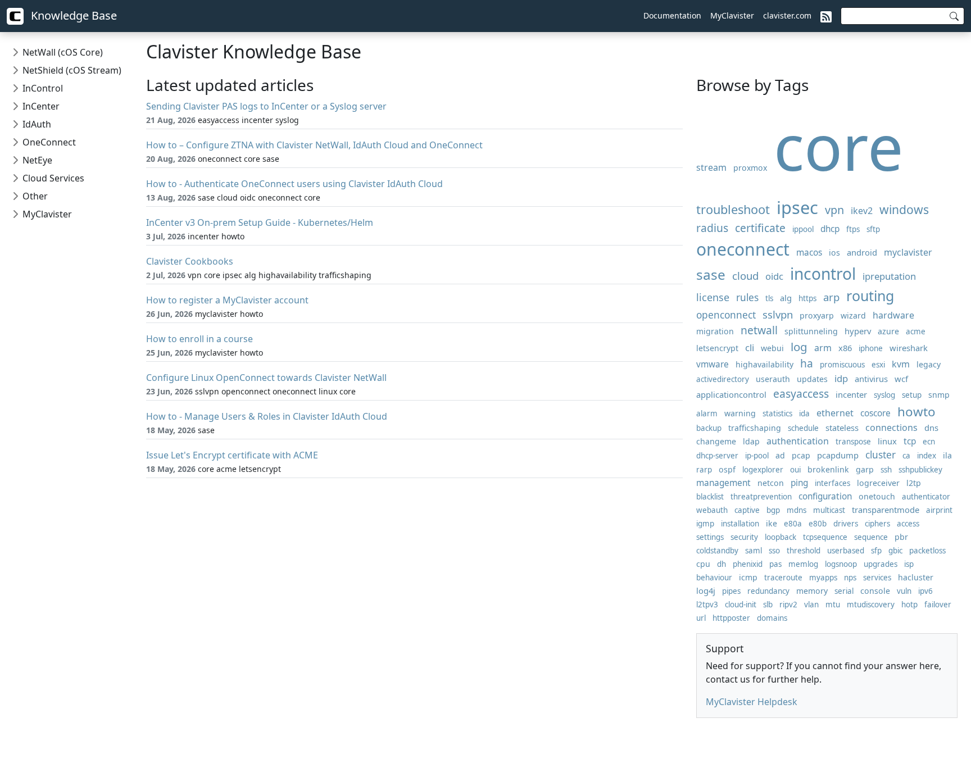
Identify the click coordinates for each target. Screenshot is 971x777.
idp (841, 378)
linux (887, 441)
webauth (712, 510)
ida (804, 413)
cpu (703, 563)
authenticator (926, 497)
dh (721, 564)
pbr (901, 536)
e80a (793, 524)
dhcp (830, 229)
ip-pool (757, 456)
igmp (705, 524)
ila (947, 455)
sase (710, 274)
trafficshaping (754, 427)
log (799, 347)
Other (35, 196)
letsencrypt (717, 348)
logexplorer (762, 470)
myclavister (908, 252)
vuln (904, 591)
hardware (893, 315)
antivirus (871, 378)
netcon (770, 483)
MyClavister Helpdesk (751, 702)
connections (891, 427)
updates (812, 379)
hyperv (858, 331)
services (877, 577)
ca (906, 456)
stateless (842, 427)
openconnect (726, 314)
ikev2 (862, 211)
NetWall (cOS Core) (62, 52)
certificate (760, 227)
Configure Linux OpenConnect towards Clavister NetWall (266, 377)
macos (809, 252)
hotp (909, 604)
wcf (901, 378)
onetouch (877, 496)
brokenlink (828, 469)
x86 (845, 347)
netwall (759, 330)
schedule (803, 428)
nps (850, 577)
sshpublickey (920, 470)
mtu (832, 604)
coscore (875, 413)
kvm (901, 364)
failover (937, 604)
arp (831, 297)
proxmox (750, 167)
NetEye (37, 160)
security (744, 537)
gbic (895, 551)
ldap (751, 441)
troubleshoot (733, 209)
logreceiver (878, 483)
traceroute (783, 577)
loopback (780, 537)
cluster (880, 454)
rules (747, 297)
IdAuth (36, 124)
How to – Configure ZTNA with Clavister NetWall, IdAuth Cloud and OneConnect (314, 145)
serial (844, 591)
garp (865, 469)
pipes (731, 591)
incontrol (823, 273)
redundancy (768, 591)
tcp (910, 441)
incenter (851, 394)
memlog (803, 564)
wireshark (909, 347)
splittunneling (811, 331)
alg (786, 297)
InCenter (41, 106)
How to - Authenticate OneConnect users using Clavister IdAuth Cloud (294, 184)
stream (711, 167)
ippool (803, 229)
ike (771, 523)
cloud (745, 276)
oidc (774, 276)
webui (772, 348)
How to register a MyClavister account (227, 300)
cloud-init (740, 604)
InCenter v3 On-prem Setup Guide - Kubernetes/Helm (259, 222)
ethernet (835, 413)
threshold (803, 551)
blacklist (710, 497)
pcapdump (838, 455)
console (875, 590)
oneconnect (742, 249)
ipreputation (889, 276)
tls (769, 298)
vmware (712, 364)
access (908, 524)
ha (806, 363)
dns (931, 427)
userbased (845, 551)
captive (747, 510)
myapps (823, 577)
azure (888, 331)
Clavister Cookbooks (189, 261)
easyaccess (801, 393)
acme (915, 331)
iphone (871, 348)
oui (795, 470)
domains (772, 618)
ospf (727, 469)
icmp (748, 577)
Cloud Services (53, 178)
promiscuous (842, 365)
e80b (818, 524)
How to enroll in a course (199, 339)
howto (916, 411)
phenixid (748, 564)
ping (799, 483)
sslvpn (778, 314)
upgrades (880, 564)
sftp (873, 229)
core (839, 146)
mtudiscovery (871, 604)
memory (812, 590)
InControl (42, 88)
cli (749, 347)
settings (710, 537)
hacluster (915, 577)
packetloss (927, 551)
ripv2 (788, 604)
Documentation (672, 15)
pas (775, 564)
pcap (801, 455)
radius (712, 227)
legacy (928, 364)
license (712, 297)
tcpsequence (825, 537)
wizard (853, 315)
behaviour (714, 577)
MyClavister (732, 15)
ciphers (877, 524)
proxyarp (817, 315)
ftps (853, 229)
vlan (811, 604)
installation (740, 524)
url (701, 618)
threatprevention (761, 497)
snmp (939, 394)
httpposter (731, 618)
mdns (796, 510)
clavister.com (787, 15)
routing (870, 295)
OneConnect (49, 142)
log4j (705, 590)
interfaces (832, 483)
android (862, 252)
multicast (829, 510)
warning (740, 413)
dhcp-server (717, 456)
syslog (884, 395)
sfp (876, 551)
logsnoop (841, 564)
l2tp (913, 483)
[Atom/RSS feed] (826, 15)
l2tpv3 (707, 604)
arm (823, 348)
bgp (773, 510)
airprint (939, 510)
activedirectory (722, 379)
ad (780, 455)
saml (753, 551)
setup (912, 395)
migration (715, 331)
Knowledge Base (72, 15)
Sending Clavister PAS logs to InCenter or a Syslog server (266, 106)
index (926, 456)
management (723, 483)
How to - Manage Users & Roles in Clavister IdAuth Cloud (266, 416)
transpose (853, 442)
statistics (777, 413)
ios (834, 252)
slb (768, 604)
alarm (707, 413)
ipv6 (925, 591)
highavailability (764, 364)
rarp (704, 470)
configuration (825, 496)
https (807, 298)
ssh (886, 470)
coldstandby (717, 551)
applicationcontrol (731, 394)
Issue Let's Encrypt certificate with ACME (232, 455)
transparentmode (885, 509)
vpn (834, 209)
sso (774, 551)
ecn (929, 442)
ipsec (797, 207)
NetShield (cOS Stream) (71, 70)
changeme (716, 441)
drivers (845, 524)
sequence (871, 537)
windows (904, 209)
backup (709, 428)
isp (909, 564)
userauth (773, 379)
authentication (797, 441)
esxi (878, 365)
